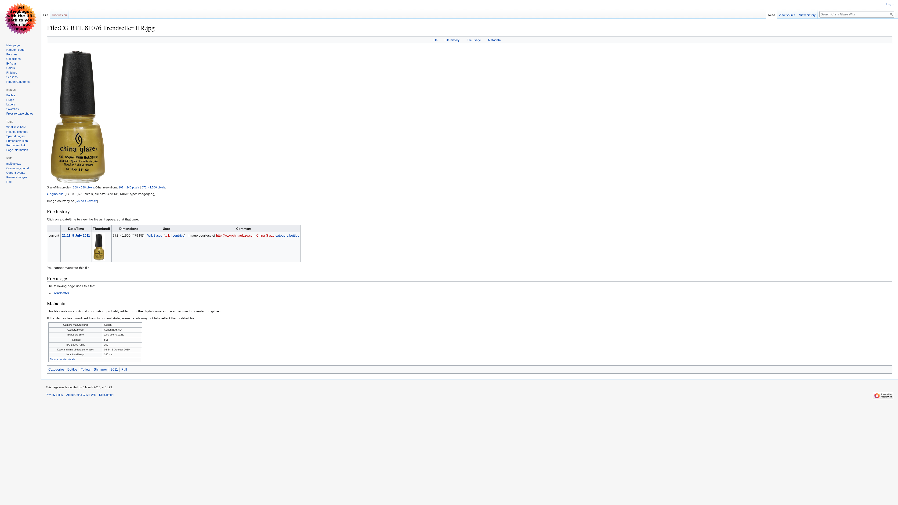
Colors (10, 68)
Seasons (12, 77)
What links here (16, 127)
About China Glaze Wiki (81, 395)
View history (807, 15)
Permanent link (15, 145)
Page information (17, 150)
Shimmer (100, 369)
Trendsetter (60, 293)
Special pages (15, 136)
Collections (13, 59)
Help (9, 182)
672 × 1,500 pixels (153, 187)
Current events (15, 172)
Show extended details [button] (62, 359)
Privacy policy (54, 395)
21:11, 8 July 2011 (76, 235)
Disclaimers (106, 395)
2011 (114, 369)
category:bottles (287, 235)
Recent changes (16, 177)
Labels (10, 104)
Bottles (72, 369)
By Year (11, 63)
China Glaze (85, 201)
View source (787, 15)
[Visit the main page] (20, 18)
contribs (178, 235)
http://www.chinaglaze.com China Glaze (245, 235)
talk (167, 235)
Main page (13, 45)
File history (452, 40)
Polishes (11, 54)
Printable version (17, 141)
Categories (56, 369)
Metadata (494, 40)
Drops (10, 100)
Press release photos (19, 113)
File (435, 40)
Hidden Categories (18, 81)
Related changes (17, 131)
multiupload (13, 163)
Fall (124, 369)
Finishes (11, 72)
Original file (55, 194)
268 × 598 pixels (83, 187)
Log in (890, 4)
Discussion (59, 15)
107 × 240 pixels (129, 187)
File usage (474, 40)
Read (771, 15)
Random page (15, 49)
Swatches (12, 109)
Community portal (17, 168)
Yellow (85, 369)
